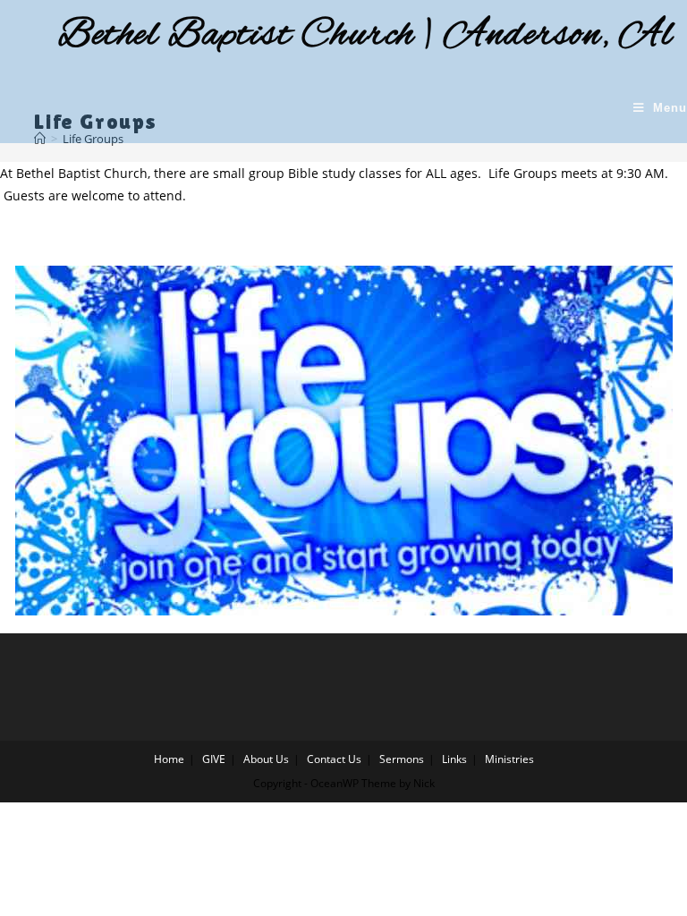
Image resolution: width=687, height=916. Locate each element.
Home (169, 759)
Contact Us (334, 759)
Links (454, 759)
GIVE (213, 759)
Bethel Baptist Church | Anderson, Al (365, 36)
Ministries (509, 759)
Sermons (401, 759)
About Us (266, 759)
